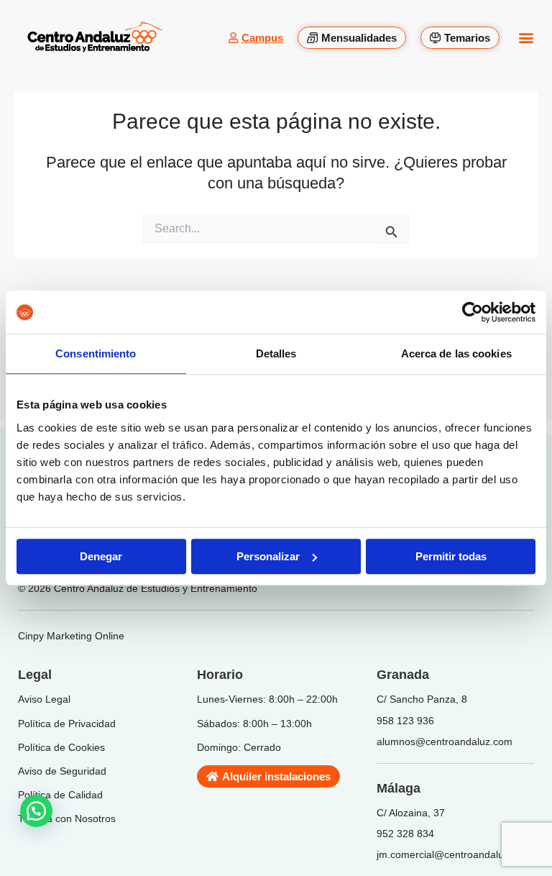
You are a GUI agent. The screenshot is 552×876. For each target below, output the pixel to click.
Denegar (101, 556)
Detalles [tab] (276, 353)
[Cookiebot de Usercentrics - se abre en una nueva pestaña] (472, 312)
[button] (526, 38)
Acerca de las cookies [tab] (456, 353)
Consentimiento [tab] (95, 353)
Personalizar (268, 556)
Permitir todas (451, 556)
